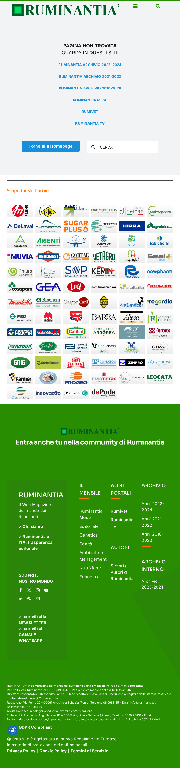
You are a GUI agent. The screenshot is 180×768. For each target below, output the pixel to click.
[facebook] (20, 590)
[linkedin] (20, 598)
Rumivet (119, 511)
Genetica (88, 535)
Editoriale (89, 526)
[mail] (38, 598)
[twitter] (29, 590)
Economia (89, 576)
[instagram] (38, 590)
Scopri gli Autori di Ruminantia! (123, 572)
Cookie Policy (53, 751)
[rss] (29, 598)
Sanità (85, 543)
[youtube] (46, 590)
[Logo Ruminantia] (66, 5)
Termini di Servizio (89, 751)
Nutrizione (90, 567)
